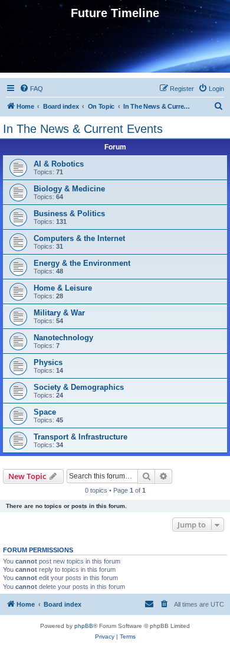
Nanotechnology (63, 337)
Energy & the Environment (82, 263)
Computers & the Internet (79, 238)
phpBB (83, 626)
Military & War (59, 312)
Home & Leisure (63, 288)
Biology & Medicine (69, 188)
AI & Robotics (59, 163)
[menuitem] (31, 89)
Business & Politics (69, 213)
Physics (48, 362)
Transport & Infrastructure (80, 436)
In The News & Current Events (83, 128)
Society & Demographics (79, 387)
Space (45, 412)
